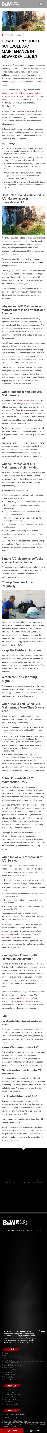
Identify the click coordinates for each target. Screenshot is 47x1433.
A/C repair (12, 937)
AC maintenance (23, 400)
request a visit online (24, 1001)
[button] (41, 4)
